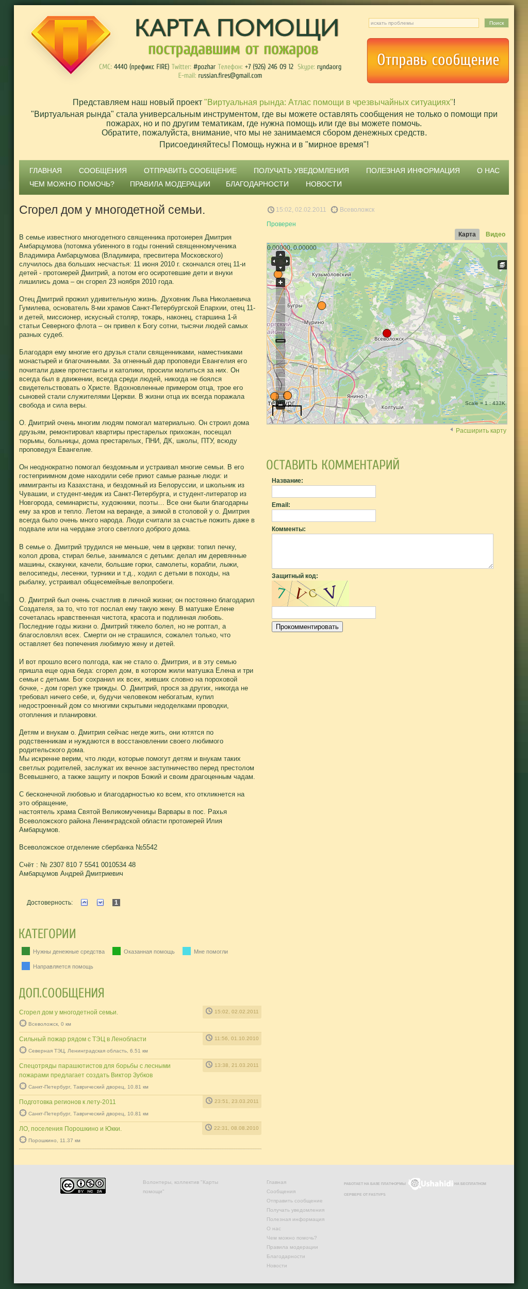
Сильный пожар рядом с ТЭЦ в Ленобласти (82, 1039)
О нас (488, 170)
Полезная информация (413, 170)
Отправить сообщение (438, 60)
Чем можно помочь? (71, 184)
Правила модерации (170, 184)
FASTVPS (377, 1194)
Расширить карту (481, 430)
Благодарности (257, 184)
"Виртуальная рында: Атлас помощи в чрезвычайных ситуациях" (328, 102)
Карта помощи (181, 49)
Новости (324, 184)
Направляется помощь (62, 966)
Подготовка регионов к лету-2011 (67, 1102)
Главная (45, 170)
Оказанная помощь (148, 951)
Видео (495, 234)
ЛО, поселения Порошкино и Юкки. (70, 1128)
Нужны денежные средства (68, 951)
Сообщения (103, 170)
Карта (467, 234)
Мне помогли (210, 951)
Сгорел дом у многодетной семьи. (68, 1012)
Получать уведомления (301, 170)
